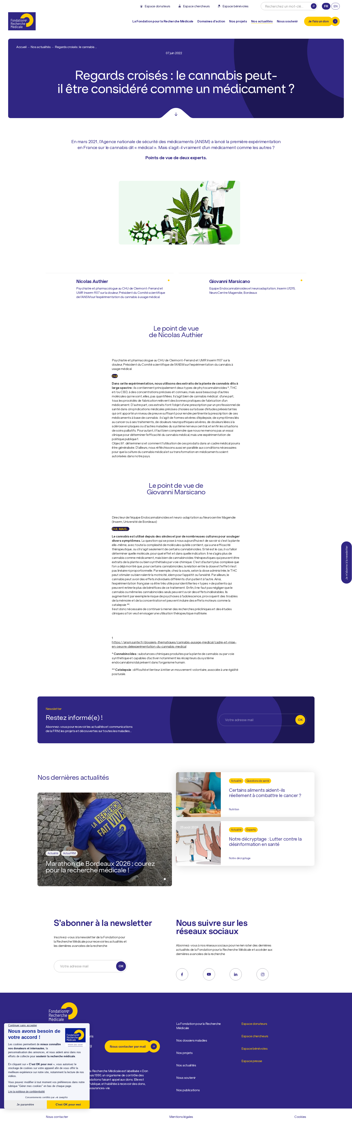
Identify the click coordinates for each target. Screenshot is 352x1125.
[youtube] (209, 974)
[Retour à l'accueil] (22, 21)
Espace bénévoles (254, 1048)
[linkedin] (236, 974)
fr (326, 6)
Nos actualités (262, 21)
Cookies (300, 1117)
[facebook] (182, 974)
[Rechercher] (314, 6)
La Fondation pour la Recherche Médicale (198, 1026)
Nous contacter (57, 1117)
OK (300, 720)
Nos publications (188, 1090)
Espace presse (251, 1061)
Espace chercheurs (254, 1036)
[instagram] (262, 974)
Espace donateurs (254, 1024)
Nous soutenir (186, 1078)
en (335, 6)
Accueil (21, 47)
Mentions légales (181, 1117)
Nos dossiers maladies (191, 1040)
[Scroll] (176, 113)
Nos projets (238, 21)
